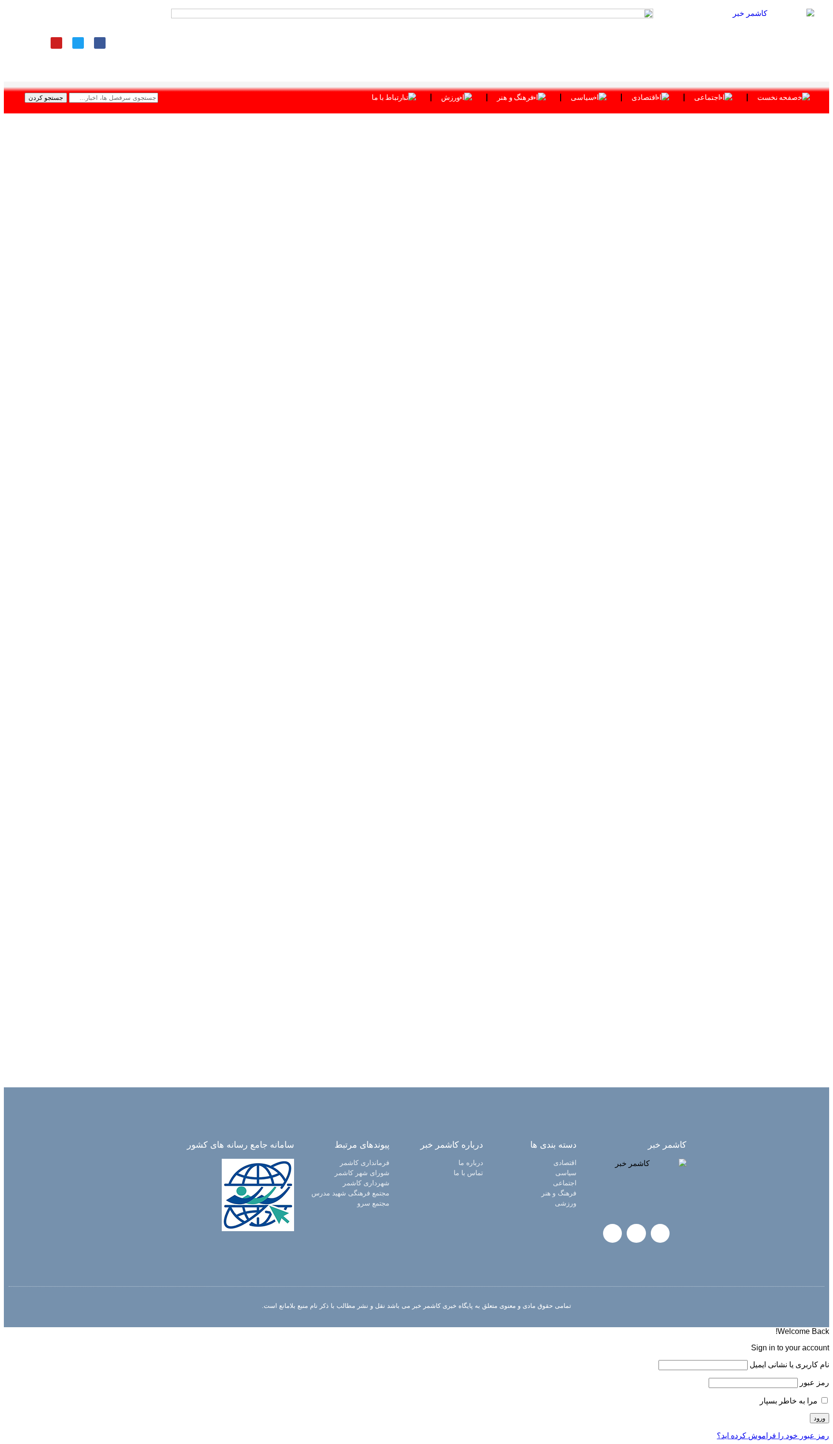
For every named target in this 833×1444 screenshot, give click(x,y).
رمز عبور (814, 1382)
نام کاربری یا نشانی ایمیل (789, 1365)
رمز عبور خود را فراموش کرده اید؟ (773, 1435)
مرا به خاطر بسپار (790, 1401)
